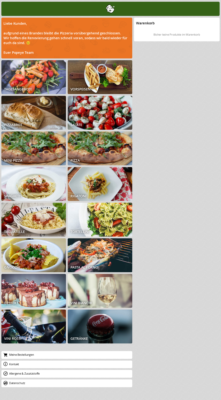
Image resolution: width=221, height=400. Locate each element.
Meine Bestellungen (21, 355)
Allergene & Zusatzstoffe (24, 373)
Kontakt (14, 364)
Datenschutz (17, 383)
